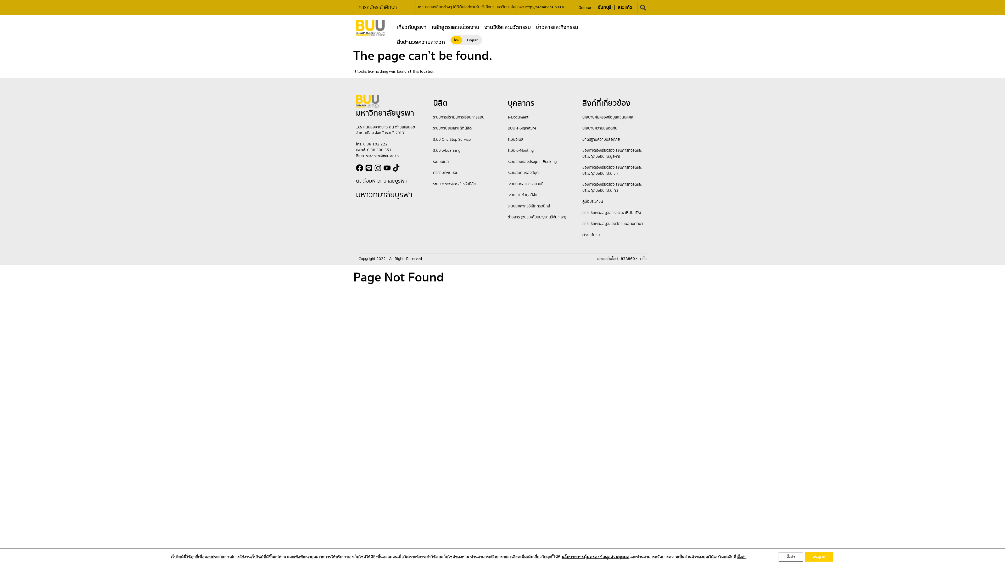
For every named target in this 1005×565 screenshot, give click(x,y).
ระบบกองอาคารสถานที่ (526, 184)
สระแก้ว (625, 7)
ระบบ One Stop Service (452, 140)
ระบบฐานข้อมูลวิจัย (522, 195)
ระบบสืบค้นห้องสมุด (523, 173)
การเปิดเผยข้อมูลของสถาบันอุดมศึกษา (612, 224)
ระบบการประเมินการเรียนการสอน (458, 117)
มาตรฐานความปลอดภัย (601, 140)
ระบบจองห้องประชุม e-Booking (532, 162)
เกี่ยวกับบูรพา (412, 27)
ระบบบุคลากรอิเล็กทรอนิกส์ (529, 206)
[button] (643, 7)
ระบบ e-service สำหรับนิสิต (454, 184)
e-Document (518, 117)
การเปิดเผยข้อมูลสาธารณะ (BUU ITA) (611, 213)
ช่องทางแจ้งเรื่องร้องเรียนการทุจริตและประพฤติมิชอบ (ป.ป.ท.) (612, 188)
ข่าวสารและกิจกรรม (557, 27)
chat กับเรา (591, 235)
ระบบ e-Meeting (521, 151)
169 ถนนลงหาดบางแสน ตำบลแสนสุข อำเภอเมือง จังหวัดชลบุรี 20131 (385, 130)
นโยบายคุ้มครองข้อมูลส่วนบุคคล (607, 117)
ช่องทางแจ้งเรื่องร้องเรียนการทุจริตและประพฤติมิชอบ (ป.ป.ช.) (612, 171)
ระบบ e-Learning (446, 151)
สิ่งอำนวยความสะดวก (421, 42)
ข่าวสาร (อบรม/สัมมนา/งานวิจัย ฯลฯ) (537, 217)
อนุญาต (819, 556)
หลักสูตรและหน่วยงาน (455, 27)
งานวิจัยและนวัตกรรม (507, 27)
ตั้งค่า (790, 556)
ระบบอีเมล (441, 162)
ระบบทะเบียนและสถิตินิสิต (452, 128)
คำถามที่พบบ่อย (446, 173)
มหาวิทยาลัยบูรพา (384, 195)
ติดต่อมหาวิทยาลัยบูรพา (381, 181)
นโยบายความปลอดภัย (599, 128)
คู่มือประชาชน (592, 202)
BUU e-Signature (522, 128)
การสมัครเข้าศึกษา (378, 7)
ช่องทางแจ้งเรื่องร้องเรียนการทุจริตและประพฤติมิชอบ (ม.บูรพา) (612, 154)
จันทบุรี (604, 7)
